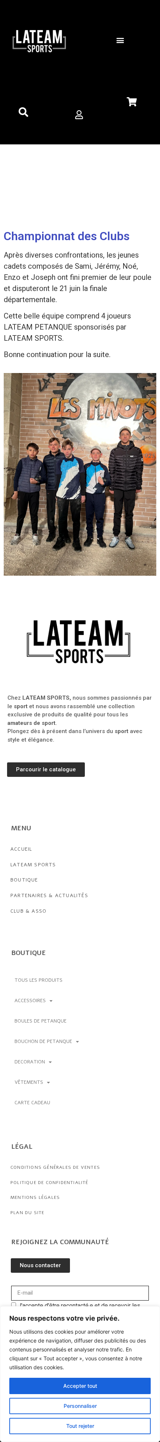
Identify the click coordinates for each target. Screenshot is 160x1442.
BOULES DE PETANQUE (41, 1021)
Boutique (24, 880)
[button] (120, 40)
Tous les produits (39, 980)
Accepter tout (80, 1386)
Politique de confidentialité (49, 1183)
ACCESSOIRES (30, 1000)
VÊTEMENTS (29, 1082)
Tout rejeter (80, 1426)
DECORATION (30, 1062)
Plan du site (27, 1213)
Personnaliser (80, 1406)
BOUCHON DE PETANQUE (43, 1041)
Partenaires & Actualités (49, 895)
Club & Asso (28, 911)
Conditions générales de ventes (55, 1167)
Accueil (21, 849)
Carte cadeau (32, 1102)
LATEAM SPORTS (33, 864)
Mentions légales (35, 1197)
